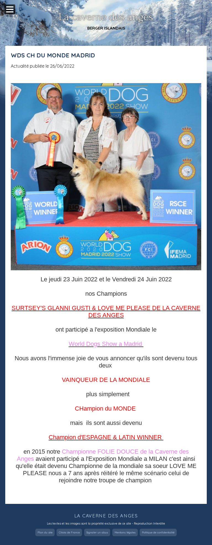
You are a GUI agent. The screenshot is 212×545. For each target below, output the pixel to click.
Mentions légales (125, 532)
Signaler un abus (97, 532)
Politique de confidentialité (158, 532)
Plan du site (45, 532)
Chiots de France (69, 532)
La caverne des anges (106, 17)
